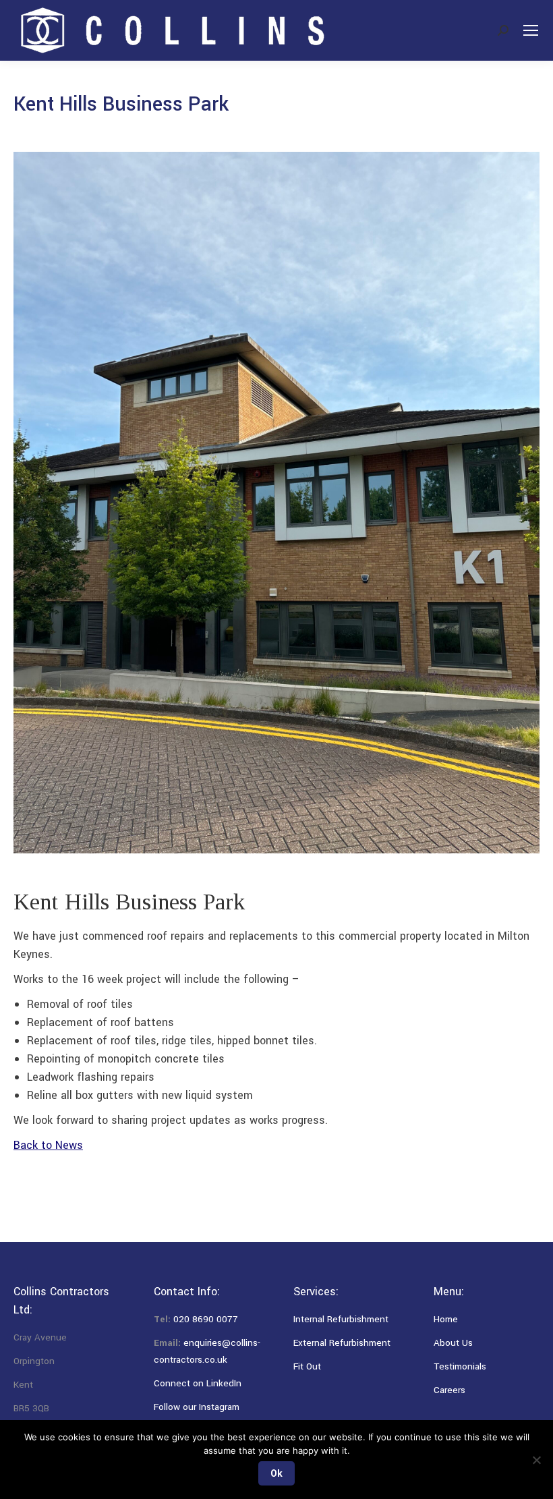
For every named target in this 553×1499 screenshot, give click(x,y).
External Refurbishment (341, 1342)
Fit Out (307, 1366)
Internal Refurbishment (340, 1319)
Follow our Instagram (196, 1407)
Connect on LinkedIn (197, 1383)
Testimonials (460, 1366)
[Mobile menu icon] (531, 30)
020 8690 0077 (205, 1319)
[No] (536, 1460)
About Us (453, 1342)
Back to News (48, 1145)
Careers (449, 1390)
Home (446, 1319)
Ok (276, 1473)
